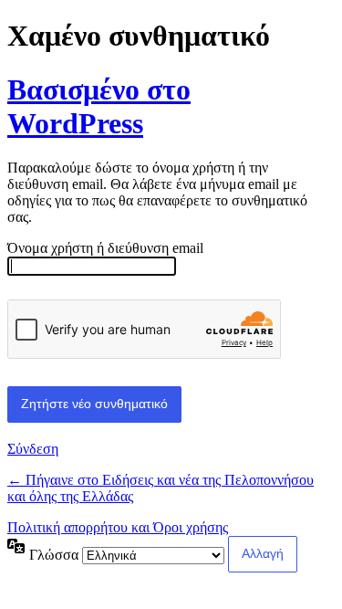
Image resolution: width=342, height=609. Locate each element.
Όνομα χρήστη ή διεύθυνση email (105, 248)
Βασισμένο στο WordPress (99, 106)
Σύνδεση (32, 449)
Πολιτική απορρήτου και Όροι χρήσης (117, 527)
